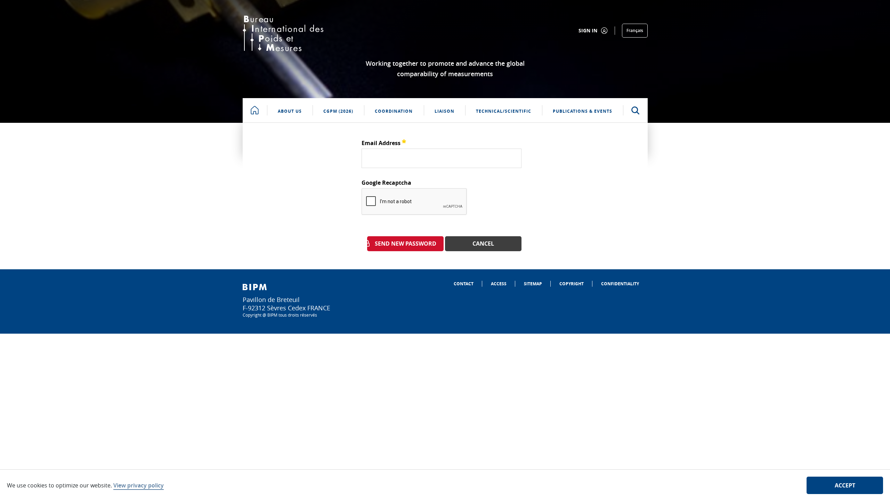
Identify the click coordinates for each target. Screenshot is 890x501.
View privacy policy (138, 485)
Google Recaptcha (386, 182)
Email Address (384, 142)
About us (290, 111)
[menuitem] (463, 284)
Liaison (444, 111)
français (634, 30)
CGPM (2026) (338, 111)
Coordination (394, 111)
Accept (845, 485)
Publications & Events (582, 111)
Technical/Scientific (503, 111)
